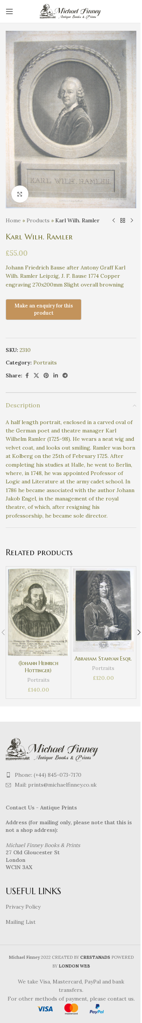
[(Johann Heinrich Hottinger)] (38, 612)
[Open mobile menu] (9, 11)
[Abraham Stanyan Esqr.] (103, 610)
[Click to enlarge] (19, 194)
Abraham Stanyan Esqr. (103, 658)
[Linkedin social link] (55, 376)
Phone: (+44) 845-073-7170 (48, 774)
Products (38, 220)
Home (13, 220)
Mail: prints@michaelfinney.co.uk (56, 784)
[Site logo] (71, 11)
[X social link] (36, 376)
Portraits (45, 362)
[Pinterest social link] (46, 376)
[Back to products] (122, 220)
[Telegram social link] (65, 376)
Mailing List (21, 921)
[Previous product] (113, 220)
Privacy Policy (23, 906)
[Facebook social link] (26, 376)
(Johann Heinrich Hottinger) (38, 667)
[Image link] (53, 748)
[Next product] (131, 220)
